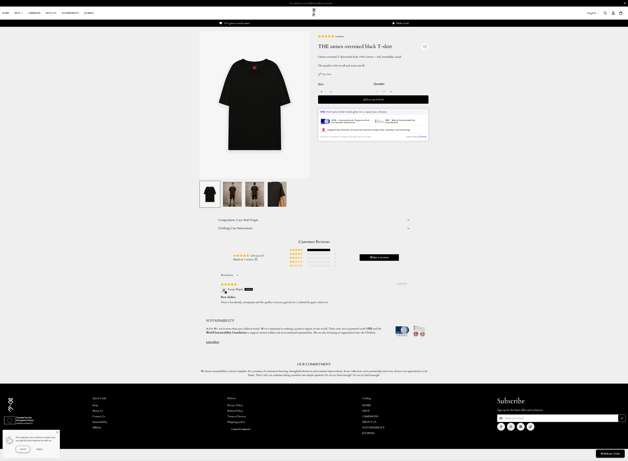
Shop (95, 405)
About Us (97, 411)
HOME (366, 405)
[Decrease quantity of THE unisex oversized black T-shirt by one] (377, 91)
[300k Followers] (501, 427)
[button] (621, 13)
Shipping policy (236, 422)
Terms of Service (236, 416)
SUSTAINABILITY (70, 13)
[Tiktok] (530, 427)
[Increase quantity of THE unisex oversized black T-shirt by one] (390, 91)
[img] (229, 284)
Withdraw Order (610, 453)
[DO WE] (314, 13)
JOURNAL (89, 13)
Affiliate (96, 427)
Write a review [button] (379, 257)
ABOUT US (51, 13)
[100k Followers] (511, 427)
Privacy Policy (235, 405)
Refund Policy (235, 411)
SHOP (17, 13)
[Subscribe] (622, 418)
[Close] (57, 432)
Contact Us (98, 416)
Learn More (212, 341)
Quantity (379, 84)
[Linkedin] (521, 427)
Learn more (412, 136)
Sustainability (99, 422)
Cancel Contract (240, 429)
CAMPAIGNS (34, 13)
